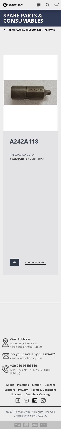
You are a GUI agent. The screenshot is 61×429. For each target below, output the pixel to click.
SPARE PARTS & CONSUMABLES (25, 29)
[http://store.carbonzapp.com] (4, 30)
